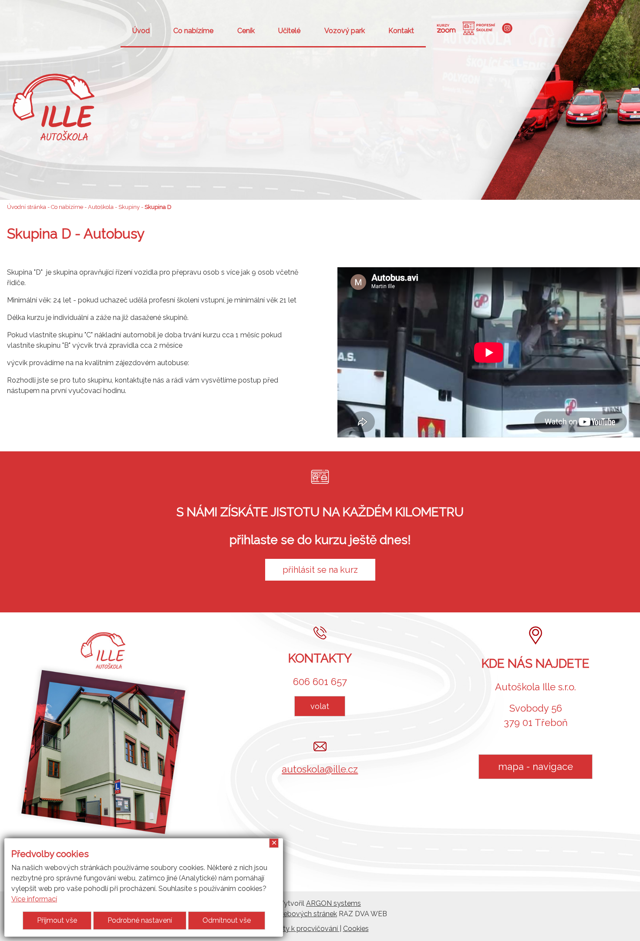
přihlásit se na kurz (320, 570)
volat (319, 706)
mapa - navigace (535, 766)
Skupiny (129, 207)
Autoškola (101, 207)
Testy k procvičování (306, 928)
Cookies (356, 928)
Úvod (141, 31)
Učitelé (289, 31)
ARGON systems (333, 903)
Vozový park (344, 31)
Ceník (246, 31)
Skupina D (158, 207)
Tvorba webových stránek (295, 914)
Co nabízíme (193, 31)
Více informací (34, 899)
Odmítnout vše (226, 920)
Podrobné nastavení (140, 920)
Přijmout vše (57, 920)
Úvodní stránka (26, 207)
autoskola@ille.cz (320, 769)
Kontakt (401, 31)
